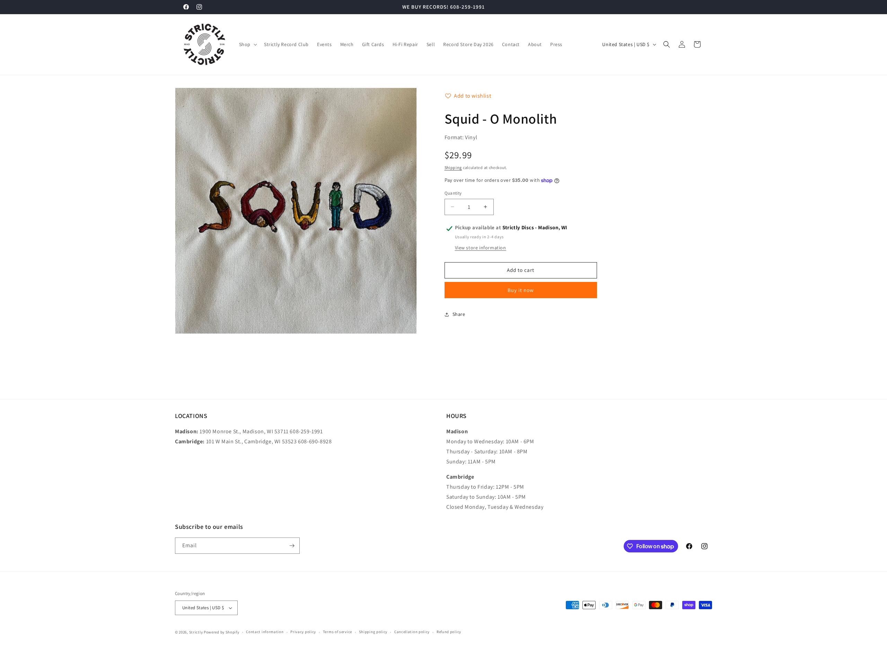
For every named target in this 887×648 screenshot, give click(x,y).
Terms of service (337, 631)
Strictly (196, 632)
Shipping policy (373, 631)
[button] (247, 44)
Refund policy (449, 631)
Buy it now (521, 290)
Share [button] (459, 314)
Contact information (264, 631)
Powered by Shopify (221, 632)
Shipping (453, 167)
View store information (480, 248)
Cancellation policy (412, 631)
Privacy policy (303, 631)
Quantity (453, 193)
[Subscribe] (291, 546)
